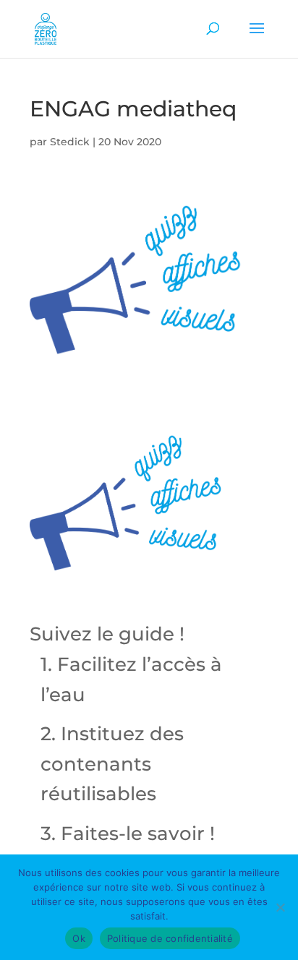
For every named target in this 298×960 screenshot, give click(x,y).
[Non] (280, 907)
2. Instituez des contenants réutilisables (112, 763)
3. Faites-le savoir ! (128, 833)
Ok (78, 938)
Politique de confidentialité (170, 938)
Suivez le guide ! (107, 634)
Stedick (70, 141)
